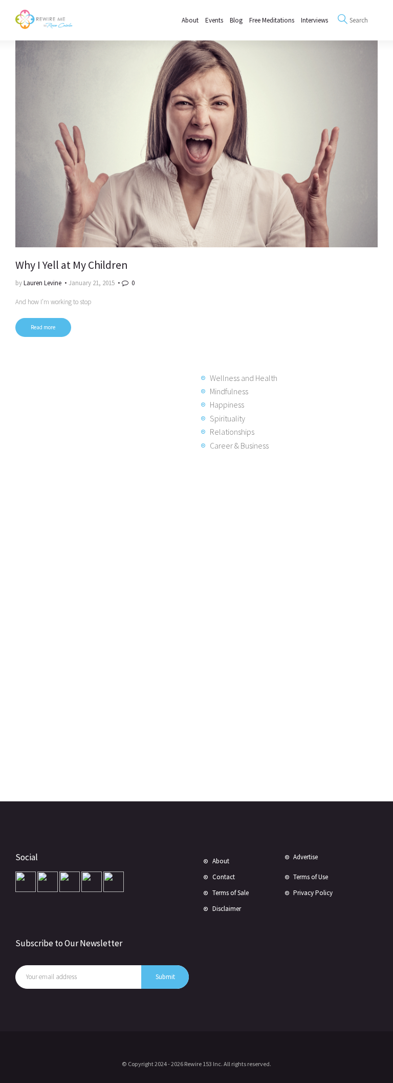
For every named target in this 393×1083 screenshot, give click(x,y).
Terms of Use (310, 877)
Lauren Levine (43, 283)
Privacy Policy (313, 892)
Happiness (227, 404)
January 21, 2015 (92, 283)
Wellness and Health (243, 378)
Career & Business (239, 445)
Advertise (305, 857)
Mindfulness (229, 391)
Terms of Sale (230, 892)
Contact (223, 877)
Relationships (232, 432)
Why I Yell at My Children (71, 265)
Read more (43, 327)
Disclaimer (226, 908)
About (220, 861)
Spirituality (227, 418)
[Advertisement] (97, 624)
